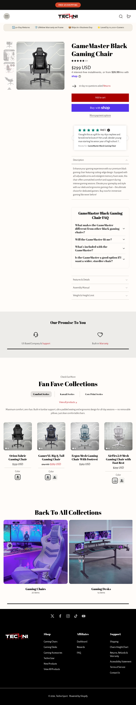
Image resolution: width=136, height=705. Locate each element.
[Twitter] (52, 616)
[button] (100, 98)
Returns (106, 86)
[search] (121, 16)
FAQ (79, 653)
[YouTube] (83, 616)
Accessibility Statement (120, 661)
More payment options (100, 115)
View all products (67, 402)
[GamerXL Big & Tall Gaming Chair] (51, 436)
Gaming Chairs (50, 641)
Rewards (81, 647)
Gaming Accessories (53, 653)
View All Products (52, 669)
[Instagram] (68, 616)
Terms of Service (117, 667)
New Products (50, 664)
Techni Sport (62, 696)
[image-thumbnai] (9, 42)
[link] (76, 402)
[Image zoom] (40, 66)
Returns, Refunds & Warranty (119, 654)
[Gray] (54, 477)
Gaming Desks (50, 647)
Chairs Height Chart (119, 647)
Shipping (114, 641)
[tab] (6, 448)
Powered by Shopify (78, 696)
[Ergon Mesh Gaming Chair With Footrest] (85, 436)
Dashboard (82, 641)
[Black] (17, 477)
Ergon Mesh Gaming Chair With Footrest (85, 457)
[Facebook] (60, 616)
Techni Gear (49, 658)
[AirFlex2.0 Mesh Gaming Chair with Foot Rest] (118, 436)
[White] (114, 480)
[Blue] (47, 477)
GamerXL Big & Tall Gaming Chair (51, 457)
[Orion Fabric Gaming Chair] (18, 436)
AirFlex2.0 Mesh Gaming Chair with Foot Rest (118, 459)
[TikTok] (76, 616)
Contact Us (115, 673)
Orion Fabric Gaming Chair (17, 457)
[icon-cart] (128, 16)
